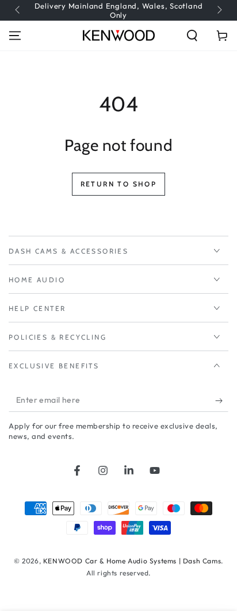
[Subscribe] (221, 400)
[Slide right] (218, 10)
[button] (192, 35)
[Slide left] (18, 10)
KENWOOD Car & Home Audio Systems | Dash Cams (132, 560)
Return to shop (119, 184)
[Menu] (15, 35)
